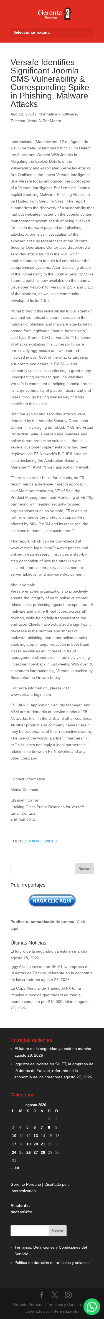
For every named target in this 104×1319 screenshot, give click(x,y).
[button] (91, 1306)
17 (14, 1144)
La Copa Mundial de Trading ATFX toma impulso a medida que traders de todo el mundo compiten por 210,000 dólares (46, 995)
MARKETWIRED (42, 841)
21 (43, 1144)
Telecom (18, 121)
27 (36, 1152)
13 (36, 1135)
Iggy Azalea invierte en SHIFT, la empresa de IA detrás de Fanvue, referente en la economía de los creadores (52, 973)
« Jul (15, 1168)
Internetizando (23, 1191)
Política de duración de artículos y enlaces (51, 1262)
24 (14, 1152)
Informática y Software (57, 114)
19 (28, 1144)
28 (43, 1152)
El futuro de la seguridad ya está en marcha (49, 951)
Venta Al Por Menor (44, 121)
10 (14, 1135)
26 (28, 1152)
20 (36, 1144)
